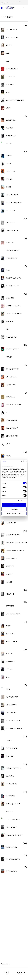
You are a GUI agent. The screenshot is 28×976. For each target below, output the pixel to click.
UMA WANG (10, 776)
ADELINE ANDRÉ (12, 37)
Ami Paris (9, 84)
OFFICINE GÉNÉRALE (13, 614)
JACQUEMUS (10, 397)
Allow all (14, 504)
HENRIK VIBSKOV (12, 349)
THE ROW (9, 740)
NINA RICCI (10, 594)
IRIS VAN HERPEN (12, 369)
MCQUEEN (10, 566)
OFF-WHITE (10, 606)
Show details (21, 500)
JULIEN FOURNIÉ (12, 428)
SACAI (8, 689)
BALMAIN (9, 128)
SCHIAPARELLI (11, 705)
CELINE (8, 163)
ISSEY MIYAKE (11, 385)
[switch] (25, 487)
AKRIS (8, 53)
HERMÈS (9, 357)
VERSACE (9, 812)
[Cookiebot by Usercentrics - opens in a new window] (21, 461)
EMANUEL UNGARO (13, 250)
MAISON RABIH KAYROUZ (15, 551)
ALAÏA (8, 61)
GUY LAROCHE (11, 337)
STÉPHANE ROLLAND (14, 728)
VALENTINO (10, 796)
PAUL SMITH (10, 634)
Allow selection (14, 509)
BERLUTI (9, 144)
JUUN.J (8, 444)
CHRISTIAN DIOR (12, 195)
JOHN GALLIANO (12, 420)
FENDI (8, 270)
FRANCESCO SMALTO (13, 278)
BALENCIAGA (10, 120)
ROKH (8, 677)
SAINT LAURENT (12, 697)
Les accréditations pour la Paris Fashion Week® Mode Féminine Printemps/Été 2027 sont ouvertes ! (11, 2)
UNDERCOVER (11, 784)
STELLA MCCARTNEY (13, 721)
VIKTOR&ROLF (11, 827)
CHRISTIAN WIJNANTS (14, 203)
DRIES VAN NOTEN (12, 230)
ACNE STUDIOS (11, 30)
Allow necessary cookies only (14, 513)
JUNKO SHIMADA (12, 436)
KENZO (8, 456)
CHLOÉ (8, 187)
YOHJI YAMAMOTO (13, 859)
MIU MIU (9, 574)
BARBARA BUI (11, 136)
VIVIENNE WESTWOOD (14, 835)
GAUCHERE (10, 298)
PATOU (8, 626)
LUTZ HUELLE (11, 523)
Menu (25, 7)
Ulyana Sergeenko (13, 768)
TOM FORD (10, 756)
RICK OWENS (10, 661)
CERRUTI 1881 (10, 171)
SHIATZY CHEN (11, 713)
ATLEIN (8, 108)
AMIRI (8, 92)
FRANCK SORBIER (12, 286)
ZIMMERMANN (11, 871)
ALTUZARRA (10, 77)
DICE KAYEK (10, 223)
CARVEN (9, 156)
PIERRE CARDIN (11, 642)
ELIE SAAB (9, 242)
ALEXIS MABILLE (12, 69)
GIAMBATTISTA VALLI (13, 306)
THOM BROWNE (12, 748)
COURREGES (10, 211)
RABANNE (9, 654)
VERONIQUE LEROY (13, 804)
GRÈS (8, 329)
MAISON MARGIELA (13, 535)
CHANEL (9, 179)
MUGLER (9, 582)
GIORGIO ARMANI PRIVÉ (14, 314)
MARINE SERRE (11, 558)
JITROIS (8, 412)
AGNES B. (9, 45)
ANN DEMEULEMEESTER (15, 100)
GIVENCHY (10, 321)
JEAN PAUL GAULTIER (13, 405)
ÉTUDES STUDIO (12, 258)
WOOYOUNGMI (11, 847)
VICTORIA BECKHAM (13, 819)
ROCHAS (9, 669)
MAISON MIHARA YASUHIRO (16, 543)
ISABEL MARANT (12, 377)
